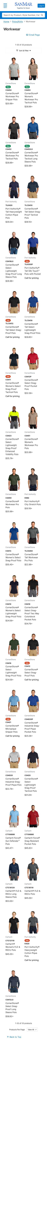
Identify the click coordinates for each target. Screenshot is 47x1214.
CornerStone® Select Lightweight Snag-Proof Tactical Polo (31, 784)
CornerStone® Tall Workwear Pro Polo (31, 557)
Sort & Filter (24, 50)
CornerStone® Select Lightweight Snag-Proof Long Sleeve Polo (14, 271)
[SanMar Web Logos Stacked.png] (23, 5)
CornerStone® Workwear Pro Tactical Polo (12, 155)
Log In (41, 6)
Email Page (34, 35)
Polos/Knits (17, 21)
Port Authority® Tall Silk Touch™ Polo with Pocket (33, 271)
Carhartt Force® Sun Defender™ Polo (13, 841)
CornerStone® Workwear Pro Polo (12, 504)
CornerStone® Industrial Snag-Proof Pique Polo (14, 781)
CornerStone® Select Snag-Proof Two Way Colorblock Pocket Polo (32, 613)
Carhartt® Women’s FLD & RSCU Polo (13, 947)
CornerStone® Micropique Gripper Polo (12, 728)
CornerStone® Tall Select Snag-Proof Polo (14, 330)
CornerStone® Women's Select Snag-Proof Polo (13, 557)
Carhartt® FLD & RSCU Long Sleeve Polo (13, 894)
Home (6, 21)
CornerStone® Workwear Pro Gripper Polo (12, 96)
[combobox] (32, 1029)
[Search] (41, 15)
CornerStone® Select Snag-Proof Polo (31, 672)
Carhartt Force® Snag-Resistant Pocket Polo (32, 841)
